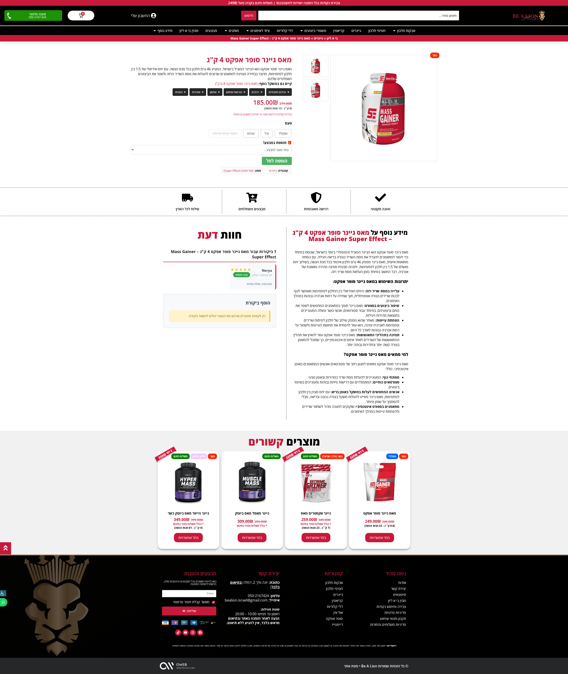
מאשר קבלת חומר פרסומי (191, 601)
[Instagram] (193, 632)
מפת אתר (351, 666)
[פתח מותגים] (226, 30)
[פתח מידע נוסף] (154, 30)
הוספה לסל (276, 161)
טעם (288, 123)
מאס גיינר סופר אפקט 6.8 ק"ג (236, 83)
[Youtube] (185, 632)
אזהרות (196, 92)
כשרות (178, 92)
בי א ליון (332, 38)
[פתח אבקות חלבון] (394, 30)
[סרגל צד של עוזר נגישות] (3, 593)
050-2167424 (258, 595)
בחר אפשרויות (380, 537)
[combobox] (358, 15)
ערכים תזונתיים (277, 92)
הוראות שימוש (234, 92)
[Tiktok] (178, 632)
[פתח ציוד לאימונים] (247, 30)
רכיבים (255, 92)
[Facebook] (200, 632)
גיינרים (318, 38)
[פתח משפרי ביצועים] (301, 30)
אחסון (213, 92)
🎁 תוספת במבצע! (277, 142)
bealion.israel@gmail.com (246, 600)
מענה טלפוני (37, 14)
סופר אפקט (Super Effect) (238, 171)
